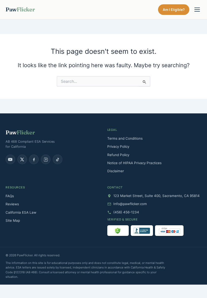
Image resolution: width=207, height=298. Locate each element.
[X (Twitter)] (22, 159)
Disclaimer (115, 171)
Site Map (13, 220)
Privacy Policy (118, 146)
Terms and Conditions (125, 138)
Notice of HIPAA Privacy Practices (134, 163)
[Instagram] (45, 159)
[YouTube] (10, 159)
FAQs (10, 196)
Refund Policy (118, 155)
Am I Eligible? (174, 9)
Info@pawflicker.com (130, 204)
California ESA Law (21, 212)
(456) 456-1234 (126, 212)
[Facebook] (34, 159)
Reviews (12, 204)
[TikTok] (57, 159)
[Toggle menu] (197, 9)
